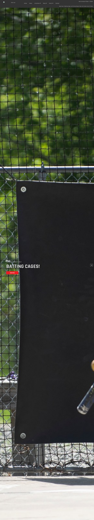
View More (12, 276)
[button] (2, 265)
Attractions (37, 3)
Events (51, 3)
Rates (44, 3)
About (30, 3)
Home (25, 3)
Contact (57, 3)
